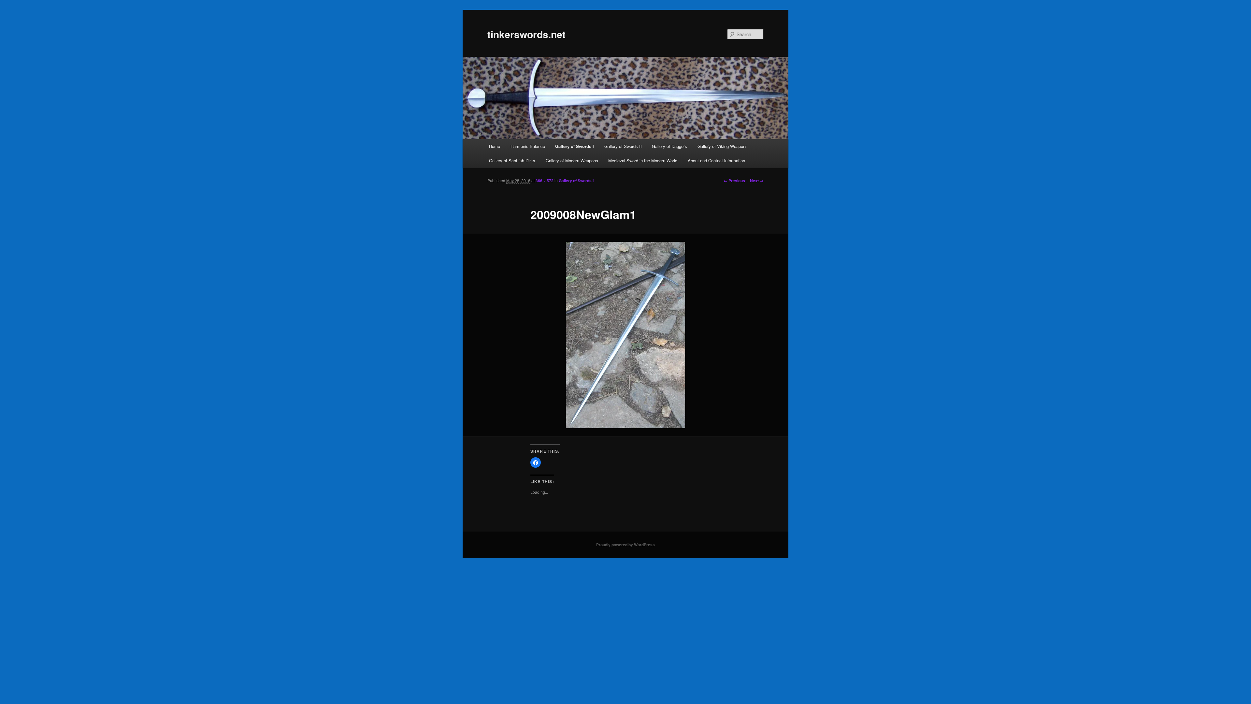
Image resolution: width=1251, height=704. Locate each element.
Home (494, 146)
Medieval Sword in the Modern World (642, 160)
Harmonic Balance (527, 146)
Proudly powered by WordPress (625, 545)
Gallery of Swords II (623, 146)
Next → (757, 180)
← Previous (734, 180)
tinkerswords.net (526, 34)
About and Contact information (716, 160)
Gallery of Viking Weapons (722, 146)
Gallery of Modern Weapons (572, 160)
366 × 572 (545, 180)
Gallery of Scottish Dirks (512, 160)
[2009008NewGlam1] (625, 335)
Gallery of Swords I (574, 146)
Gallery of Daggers (669, 146)
